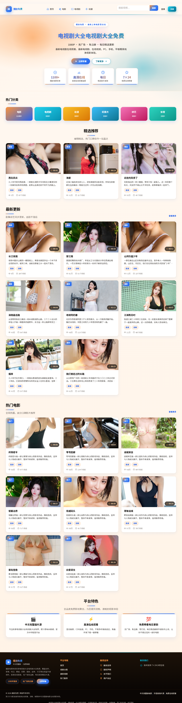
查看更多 (172, 215)
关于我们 (107, 673)
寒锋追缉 (128, 511)
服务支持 (107, 665)
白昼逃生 (70, 569)
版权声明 (107, 669)
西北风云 (13, 177)
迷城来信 (128, 452)
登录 (163, 9)
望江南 (69, 256)
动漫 (91, 9)
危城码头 (70, 511)
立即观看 (82, 61)
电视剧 (77, 9)
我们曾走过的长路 (75, 373)
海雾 (68, 177)
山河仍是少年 (131, 256)
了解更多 (100, 61)
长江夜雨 (13, 256)
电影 (64, 9)
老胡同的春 (72, 315)
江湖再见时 (129, 315)
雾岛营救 (13, 569)
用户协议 (107, 678)
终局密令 (13, 452)
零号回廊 (70, 452)
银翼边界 (13, 511)
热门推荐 (64, 678)
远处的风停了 (131, 177)
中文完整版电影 (146, 693)
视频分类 (64, 669)
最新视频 (64, 673)
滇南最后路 (14, 315)
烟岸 (11, 373)
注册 (172, 9)
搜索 (154, 8)
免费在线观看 (171, 693)
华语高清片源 (159, 693)
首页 (52, 9)
